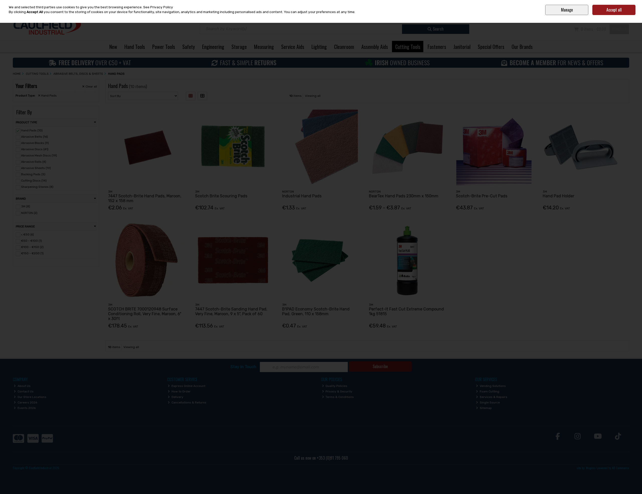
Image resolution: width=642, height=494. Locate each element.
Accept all (614, 10)
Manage (567, 10)
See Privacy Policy (158, 7)
